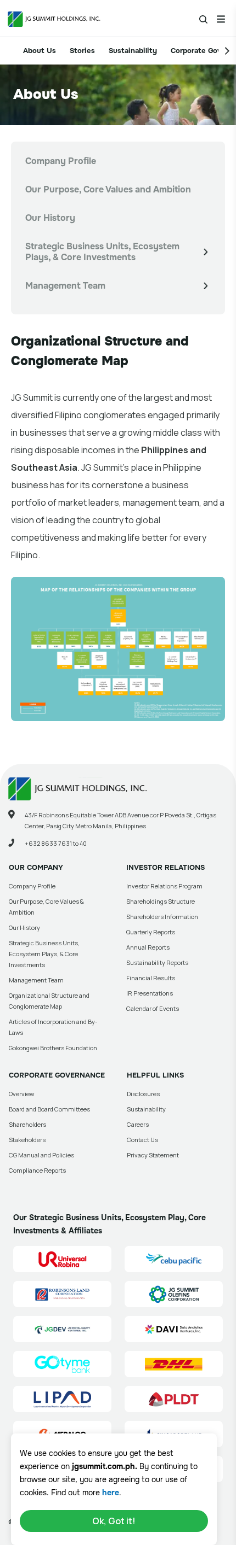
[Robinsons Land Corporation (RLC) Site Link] (62, 1294)
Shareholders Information (162, 916)
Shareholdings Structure (160, 901)
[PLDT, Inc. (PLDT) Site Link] (174, 1399)
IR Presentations (149, 993)
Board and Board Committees (49, 1109)
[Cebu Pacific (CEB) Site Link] (174, 1259)
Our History (50, 218)
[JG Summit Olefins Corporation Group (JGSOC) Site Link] (174, 1294)
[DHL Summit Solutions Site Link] (174, 1364)
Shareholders (27, 1124)
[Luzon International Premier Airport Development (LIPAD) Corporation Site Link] (62, 1399)
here (110, 1492)
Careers (138, 1124)
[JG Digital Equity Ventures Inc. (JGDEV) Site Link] (62, 1329)
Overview (21, 1094)
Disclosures (143, 1094)
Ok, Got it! (114, 1521)
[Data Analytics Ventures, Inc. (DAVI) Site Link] (174, 1329)
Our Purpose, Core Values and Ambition (108, 189)
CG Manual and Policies (41, 1155)
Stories (82, 50)
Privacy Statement (153, 1155)
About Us (39, 50)
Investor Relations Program (164, 886)
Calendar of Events (152, 1008)
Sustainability (133, 50)
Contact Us (142, 1140)
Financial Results (150, 978)
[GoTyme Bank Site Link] (62, 1364)
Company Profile (60, 161)
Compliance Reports (37, 1170)
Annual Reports (148, 947)
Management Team (65, 285)
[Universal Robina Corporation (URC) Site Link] (62, 1259)
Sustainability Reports (157, 962)
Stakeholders (27, 1140)
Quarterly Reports (150, 932)
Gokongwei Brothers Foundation (53, 1048)
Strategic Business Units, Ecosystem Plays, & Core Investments (102, 252)
